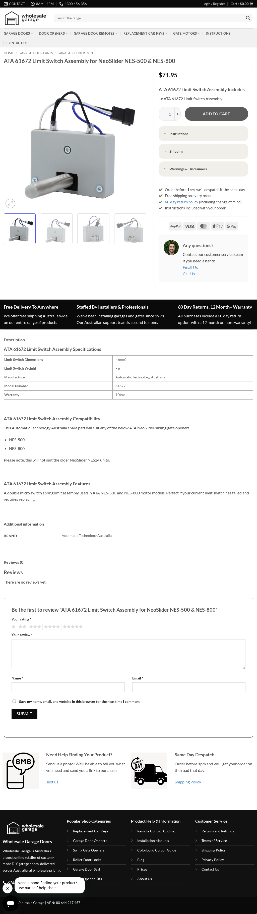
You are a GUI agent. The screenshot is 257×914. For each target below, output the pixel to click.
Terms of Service (214, 840)
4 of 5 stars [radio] (51, 626)
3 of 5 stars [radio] (34, 626)
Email (137, 678)
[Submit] (248, 18)
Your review (22, 635)
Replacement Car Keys (143, 33)
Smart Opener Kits (87, 879)
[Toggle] (165, 134)
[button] (214, 4)
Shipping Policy (188, 781)
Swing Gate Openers (88, 850)
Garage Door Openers (90, 840)
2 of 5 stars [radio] (21, 626)
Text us (52, 781)
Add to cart (216, 113)
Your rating (21, 619)
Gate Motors (185, 33)
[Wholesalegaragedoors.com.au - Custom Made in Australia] (25, 18)
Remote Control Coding (155, 831)
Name (17, 678)
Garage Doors (17, 33)
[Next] (137, 138)
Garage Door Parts (36, 53)
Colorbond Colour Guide (156, 850)
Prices (142, 869)
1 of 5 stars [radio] (13, 626)
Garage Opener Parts (76, 53)
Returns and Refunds (218, 831)
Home (9, 53)
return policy (181, 202)
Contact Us (17, 43)
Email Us (190, 267)
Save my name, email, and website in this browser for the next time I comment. (79, 701)
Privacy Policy (213, 860)
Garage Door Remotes (94, 33)
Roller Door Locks (87, 860)
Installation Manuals (153, 840)
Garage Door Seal (86, 869)
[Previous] (13, 138)
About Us (144, 879)
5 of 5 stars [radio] (72, 626)
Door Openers (52, 33)
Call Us (189, 273)
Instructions (218, 33)
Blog (140, 860)
